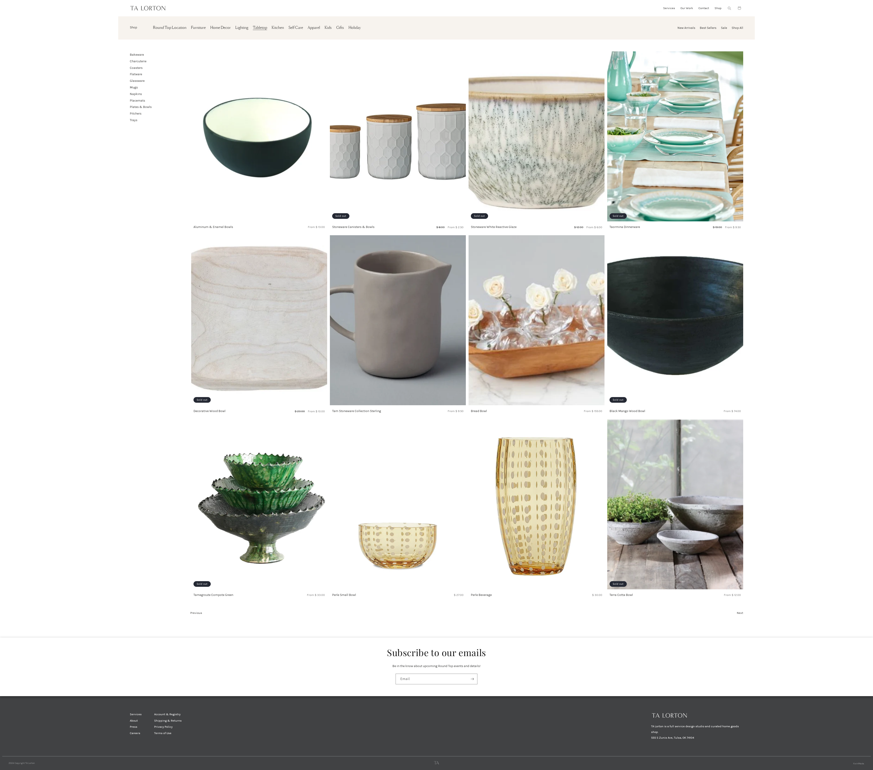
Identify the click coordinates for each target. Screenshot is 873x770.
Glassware (137, 80)
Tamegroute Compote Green (213, 595)
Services (136, 714)
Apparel (314, 28)
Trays (133, 120)
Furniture (198, 28)
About (134, 720)
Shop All (737, 28)
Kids (328, 28)
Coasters (136, 68)
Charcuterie (138, 61)
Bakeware (137, 54)
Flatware (136, 74)
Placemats (137, 100)
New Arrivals (686, 28)
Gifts (340, 28)
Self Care (295, 28)
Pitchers (135, 113)
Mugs (134, 87)
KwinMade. (858, 763)
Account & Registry (167, 714)
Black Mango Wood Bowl (627, 411)
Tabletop (260, 28)
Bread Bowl (479, 411)
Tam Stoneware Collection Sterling (356, 411)
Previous (196, 613)
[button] (729, 8)
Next (740, 613)
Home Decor (220, 28)
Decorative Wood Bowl (209, 411)
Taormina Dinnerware (625, 227)
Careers (135, 733)
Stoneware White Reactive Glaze (494, 227)
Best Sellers (708, 28)
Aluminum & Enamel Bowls (213, 227)
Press (133, 726)
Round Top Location (169, 28)
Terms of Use (162, 733)
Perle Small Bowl (344, 595)
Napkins (136, 94)
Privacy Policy (163, 726)
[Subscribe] (472, 679)
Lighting (241, 28)
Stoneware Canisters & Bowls (353, 227)
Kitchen (278, 28)
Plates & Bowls (141, 107)
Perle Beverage (481, 595)
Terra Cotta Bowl (621, 595)
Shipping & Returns (168, 720)
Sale (724, 28)
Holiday (355, 28)
